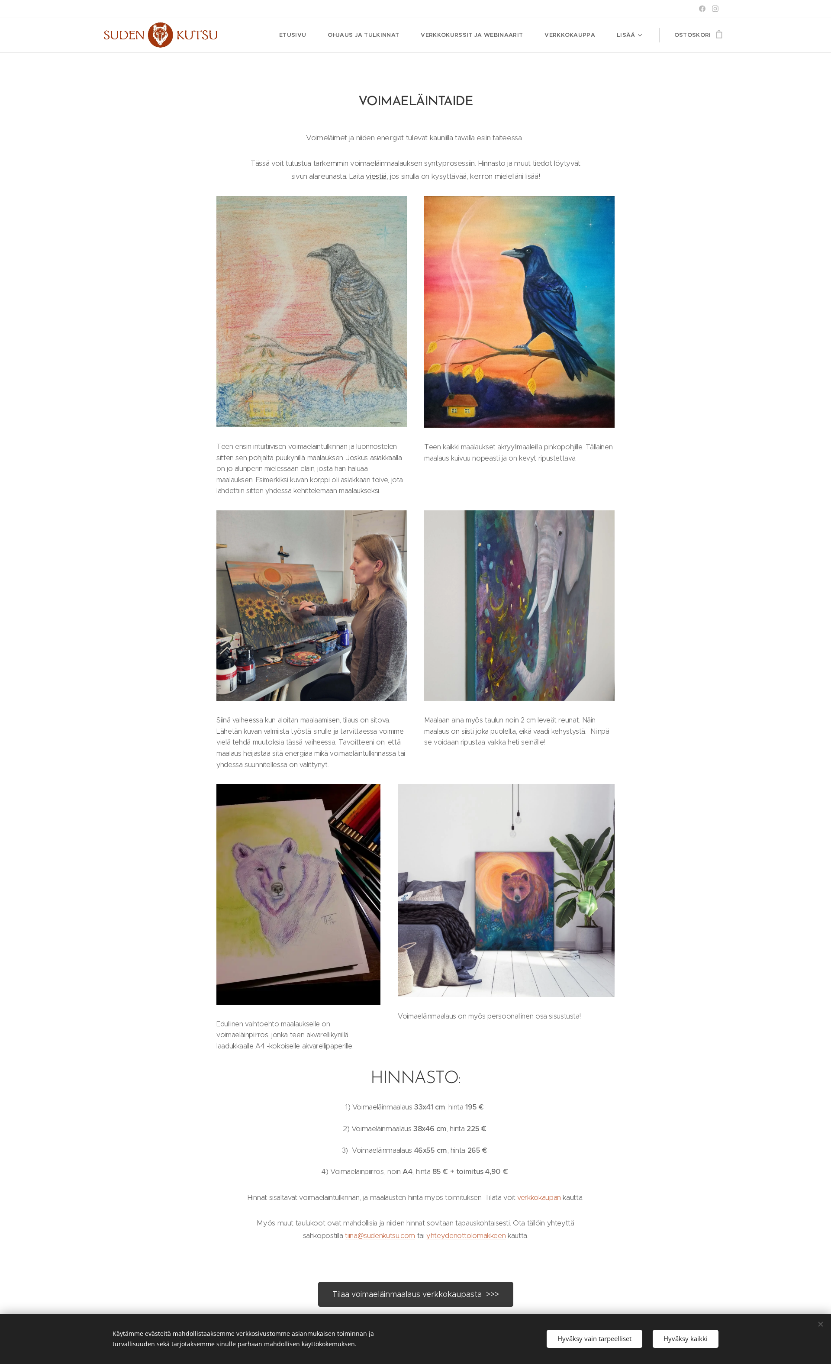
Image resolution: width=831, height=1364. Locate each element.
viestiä (376, 176)
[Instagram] (715, 8)
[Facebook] (702, 8)
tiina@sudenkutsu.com (380, 1235)
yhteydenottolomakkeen (466, 1235)
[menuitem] (297, 35)
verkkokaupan (539, 1197)
